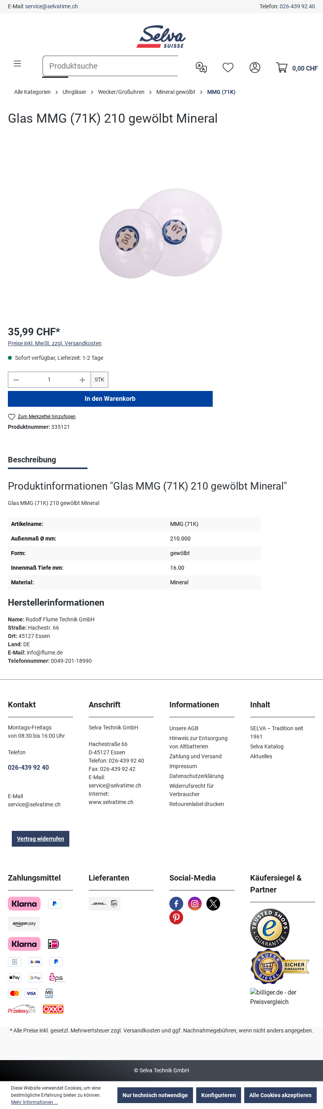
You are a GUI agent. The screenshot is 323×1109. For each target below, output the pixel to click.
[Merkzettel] (226, 67)
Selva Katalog (267, 746)
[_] (161, 233)
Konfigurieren (218, 1095)
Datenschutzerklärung (196, 776)
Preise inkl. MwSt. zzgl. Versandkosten (55, 343)
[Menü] (17, 63)
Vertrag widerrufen (40, 839)
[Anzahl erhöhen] (82, 380)
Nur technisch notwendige (155, 1095)
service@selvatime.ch (51, 6)
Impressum (183, 766)
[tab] (47, 460)
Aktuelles (261, 756)
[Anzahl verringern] (16, 380)
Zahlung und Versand (195, 756)
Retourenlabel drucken (196, 804)
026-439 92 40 (297, 6)
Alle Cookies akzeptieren (280, 1095)
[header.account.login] (252, 67)
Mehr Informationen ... (34, 1102)
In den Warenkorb (110, 398)
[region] (161, 233)
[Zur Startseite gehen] (161, 37)
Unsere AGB (184, 728)
